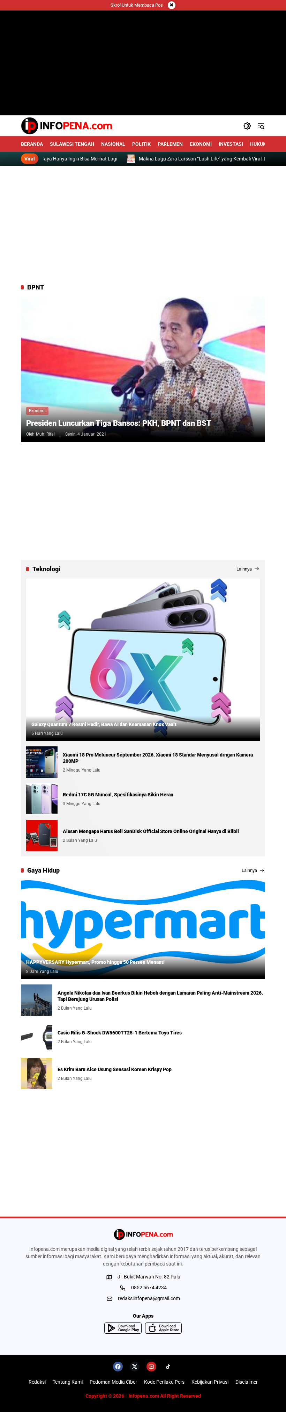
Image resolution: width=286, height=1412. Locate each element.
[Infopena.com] (66, 126)
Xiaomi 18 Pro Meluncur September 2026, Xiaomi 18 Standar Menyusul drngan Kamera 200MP (158, 758)
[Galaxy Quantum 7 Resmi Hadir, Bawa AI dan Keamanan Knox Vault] (143, 660)
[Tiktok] (168, 1366)
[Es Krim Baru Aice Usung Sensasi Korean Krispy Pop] (36, 1073)
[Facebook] (118, 1366)
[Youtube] (151, 1366)
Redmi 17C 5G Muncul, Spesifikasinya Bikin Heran (118, 794)
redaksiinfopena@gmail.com (149, 1298)
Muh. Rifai (45, 434)
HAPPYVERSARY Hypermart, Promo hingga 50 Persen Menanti (95, 962)
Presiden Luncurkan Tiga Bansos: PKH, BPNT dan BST (118, 423)
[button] (247, 126)
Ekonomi (37, 410)
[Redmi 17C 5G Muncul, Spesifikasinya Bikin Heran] (42, 799)
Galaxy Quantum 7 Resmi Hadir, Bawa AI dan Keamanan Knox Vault (103, 724)
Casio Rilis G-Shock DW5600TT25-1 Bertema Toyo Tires (120, 1032)
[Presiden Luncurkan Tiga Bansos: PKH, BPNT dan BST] (143, 369)
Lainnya (244, 569)
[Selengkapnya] (143, 1234)
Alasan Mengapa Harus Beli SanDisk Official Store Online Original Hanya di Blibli (151, 831)
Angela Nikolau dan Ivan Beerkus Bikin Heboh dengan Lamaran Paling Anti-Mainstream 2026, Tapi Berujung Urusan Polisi (160, 996)
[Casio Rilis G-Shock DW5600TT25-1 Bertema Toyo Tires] (36, 1037)
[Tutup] (171, 5)
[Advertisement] (143, 224)
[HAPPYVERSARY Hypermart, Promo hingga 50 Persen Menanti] (143, 929)
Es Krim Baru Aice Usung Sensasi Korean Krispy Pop (115, 1069)
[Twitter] (135, 1366)
